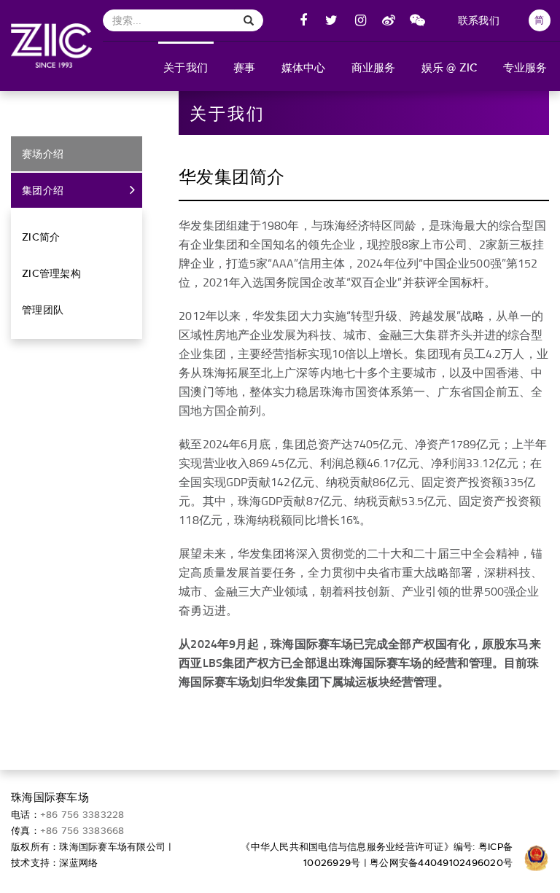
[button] (186, 66)
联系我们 (478, 20)
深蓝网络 (78, 863)
